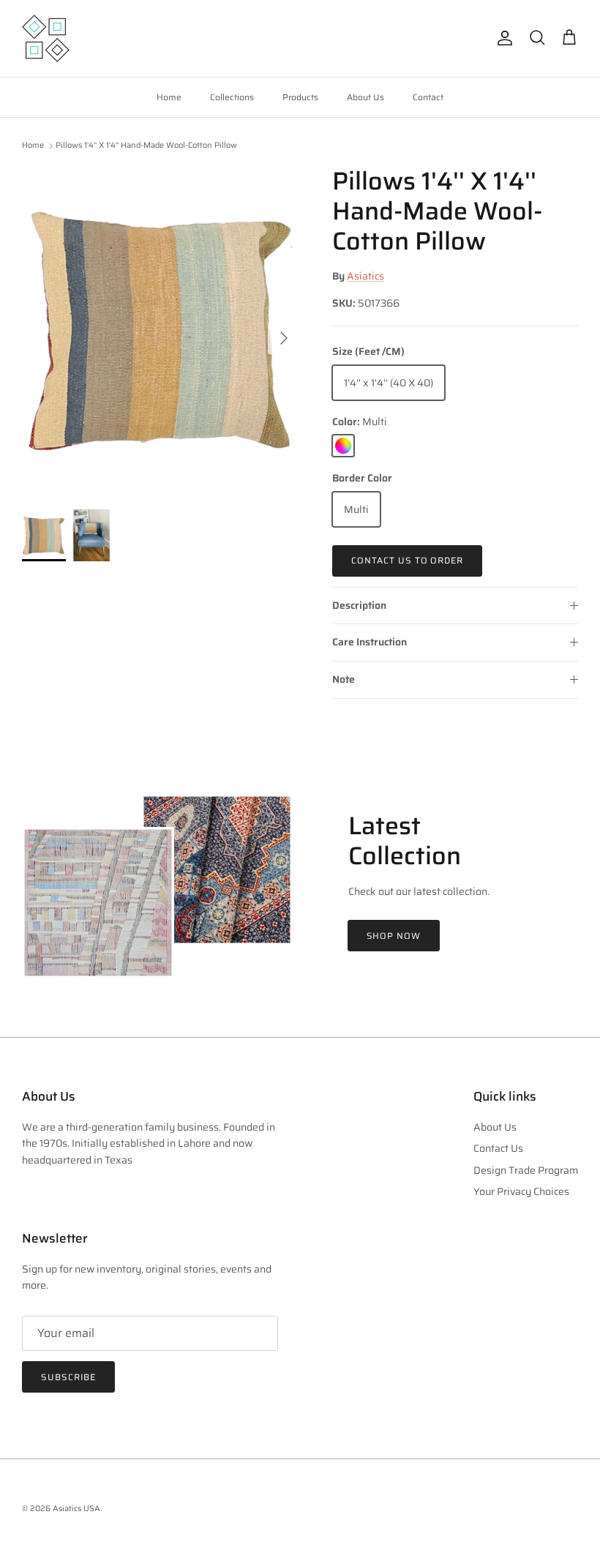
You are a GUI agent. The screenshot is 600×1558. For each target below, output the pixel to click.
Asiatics (365, 276)
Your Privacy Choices (521, 1191)
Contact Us (498, 1148)
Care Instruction (369, 642)
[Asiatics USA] (46, 38)
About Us (365, 97)
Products (300, 97)
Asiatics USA (76, 1508)
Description (359, 605)
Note (343, 679)
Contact (428, 97)
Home (169, 97)
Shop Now (394, 936)
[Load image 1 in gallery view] (161, 330)
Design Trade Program (525, 1170)
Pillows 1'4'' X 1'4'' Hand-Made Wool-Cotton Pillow (146, 146)
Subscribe (68, 1377)
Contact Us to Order (407, 560)
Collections (232, 97)
